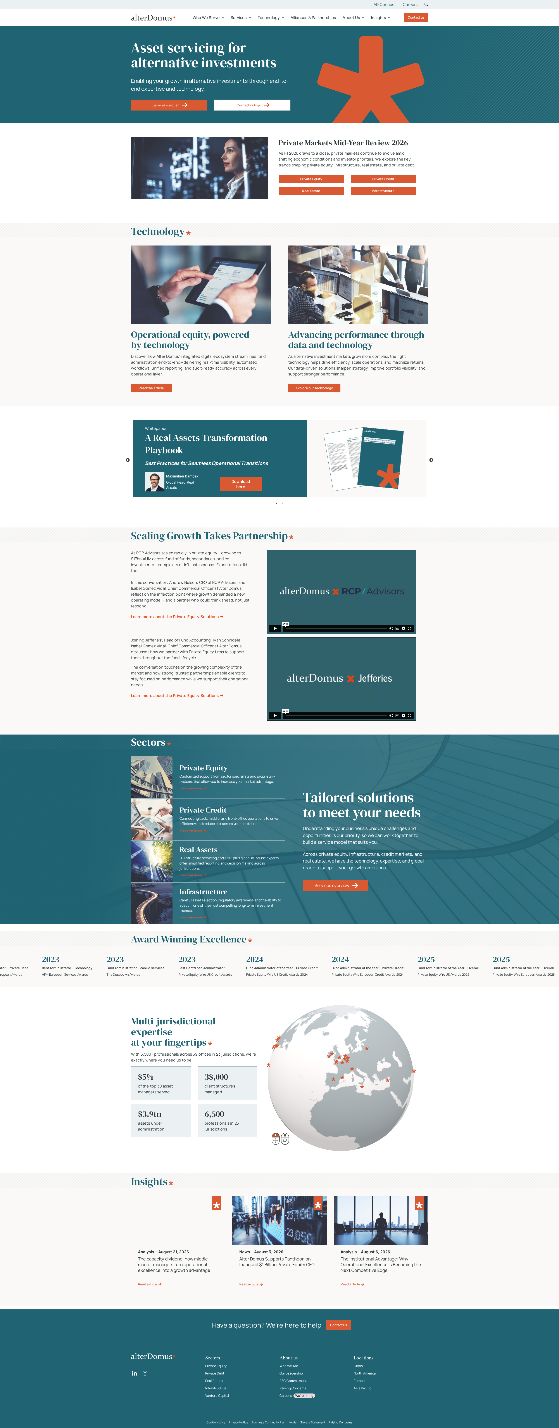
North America (365, 1373)
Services (239, 17)
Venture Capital (217, 1395)
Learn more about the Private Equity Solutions (175, 616)
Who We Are (289, 1366)
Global (359, 1366)
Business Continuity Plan (268, 1422)
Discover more (190, 788)
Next (431, 460)
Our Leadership (291, 1373)
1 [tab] (276, 503)
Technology (269, 17)
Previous (128, 460)
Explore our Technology (314, 388)
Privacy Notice (238, 1422)
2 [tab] (283, 503)
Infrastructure (383, 190)
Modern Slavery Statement (307, 1422)
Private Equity (311, 179)
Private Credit (383, 179)
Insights (378, 17)
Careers (410, 4)
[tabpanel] (279, 460)
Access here (240, 484)
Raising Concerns (293, 1388)
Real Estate (311, 190)
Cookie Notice (216, 1422)
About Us (351, 17)
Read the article (151, 388)
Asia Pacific (362, 1388)
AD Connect (385, 4)
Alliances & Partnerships (313, 17)
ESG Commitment (293, 1380)
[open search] (426, 4)
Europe (359, 1380)
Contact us (416, 17)
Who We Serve (206, 17)
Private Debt (214, 1373)
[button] (169, 105)
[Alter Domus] (153, 17)
